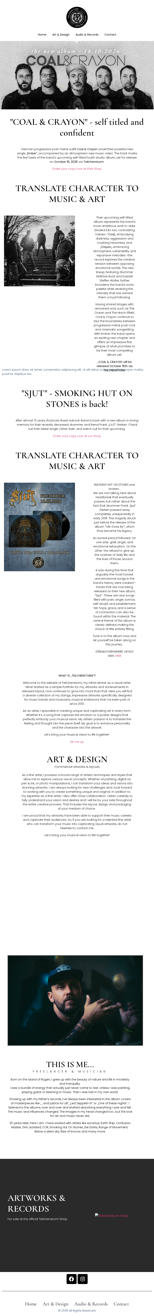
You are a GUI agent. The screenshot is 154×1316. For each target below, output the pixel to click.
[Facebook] (72, 1279)
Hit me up (77, 742)
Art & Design (61, 35)
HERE (118, 656)
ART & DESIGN (77, 759)
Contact (110, 35)
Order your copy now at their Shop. (77, 169)
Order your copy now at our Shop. (77, 436)
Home (42, 35)
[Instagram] (83, 1279)
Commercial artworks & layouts (77, 767)
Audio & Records (87, 35)
